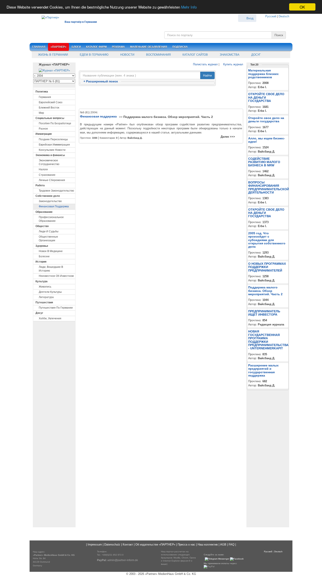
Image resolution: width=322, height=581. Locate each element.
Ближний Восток (49, 107)
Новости (126, 54)
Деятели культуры (50, 291)
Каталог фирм (96, 46)
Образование (44, 211)
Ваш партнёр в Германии (81, 21)
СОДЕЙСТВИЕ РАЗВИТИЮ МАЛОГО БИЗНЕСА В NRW (264, 162)
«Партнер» (58, 46)
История (40, 261)
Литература (46, 297)
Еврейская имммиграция (54, 144)
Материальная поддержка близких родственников (263, 74)
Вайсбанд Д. (134, 138)
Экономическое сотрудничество (49, 162)
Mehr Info (189, 7)
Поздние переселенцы (53, 139)
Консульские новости (52, 149)
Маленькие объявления (148, 46)
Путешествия (44, 302)
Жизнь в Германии (52, 54)
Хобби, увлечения (50, 318)
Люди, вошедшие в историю (51, 268)
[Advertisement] (161, 97)
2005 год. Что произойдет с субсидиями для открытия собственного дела (266, 240)
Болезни (44, 256)
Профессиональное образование (51, 219)
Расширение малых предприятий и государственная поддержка (263, 370)
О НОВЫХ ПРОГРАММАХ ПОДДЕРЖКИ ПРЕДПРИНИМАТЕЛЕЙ (267, 267)
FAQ (231, 544)
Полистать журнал (205, 64)
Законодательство (50, 201)
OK (302, 7)
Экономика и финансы (50, 155)
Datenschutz (112, 544)
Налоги (43, 169)
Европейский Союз (50, 102)
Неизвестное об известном (56, 275)
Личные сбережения (52, 180)
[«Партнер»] (48, 16)
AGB (223, 544)
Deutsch (284, 16)
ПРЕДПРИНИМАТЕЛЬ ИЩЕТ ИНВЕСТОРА (264, 312)
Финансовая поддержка (54, 206)
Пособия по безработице (55, 123)
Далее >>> (228, 136)
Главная (38, 46)
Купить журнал (232, 64)
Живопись (45, 286)
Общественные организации (48, 238)
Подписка (180, 46)
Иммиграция (43, 133)
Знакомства (229, 54)
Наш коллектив (208, 544)
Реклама (118, 46)
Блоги (76, 46)
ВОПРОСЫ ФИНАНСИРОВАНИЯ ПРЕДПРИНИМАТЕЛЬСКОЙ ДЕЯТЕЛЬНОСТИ (268, 187)
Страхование (47, 174)
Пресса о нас (186, 544)
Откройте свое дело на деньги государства (266, 119)
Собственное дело (47, 195)
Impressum (95, 544)
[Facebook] (237, 559)
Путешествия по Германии (56, 307)
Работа (40, 185)
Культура (41, 281)
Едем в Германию (93, 54)
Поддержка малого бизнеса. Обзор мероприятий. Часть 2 (168, 117)
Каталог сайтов (195, 54)
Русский (270, 16)
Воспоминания (158, 54)
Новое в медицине (51, 251)
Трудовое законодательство (56, 190)
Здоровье (41, 245)
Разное (43, 128)
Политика (41, 91)
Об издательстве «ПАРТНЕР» (155, 544)
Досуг (255, 54)
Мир (41, 112)
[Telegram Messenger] (217, 559)
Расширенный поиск (100, 81)
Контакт (128, 544)
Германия (45, 97)
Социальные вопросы (49, 118)
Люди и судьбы (48, 231)
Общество (42, 226)
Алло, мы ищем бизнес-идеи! (266, 140)
